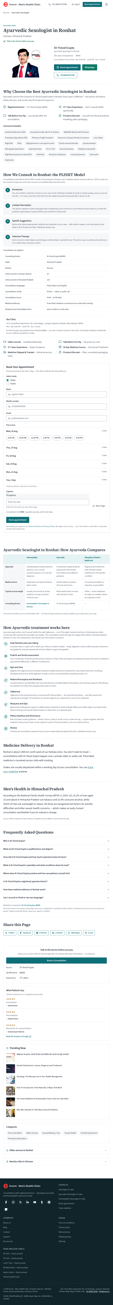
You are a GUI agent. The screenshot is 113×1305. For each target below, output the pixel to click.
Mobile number (12, 401)
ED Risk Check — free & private (15, 1267)
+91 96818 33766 (92, 1291)
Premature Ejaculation (17, 1138)
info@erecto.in (104, 1291)
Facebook (27, 932)
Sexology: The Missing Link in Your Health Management (39, 1076)
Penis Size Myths (15, 1133)
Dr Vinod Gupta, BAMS (31, 905)
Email (8, 413)
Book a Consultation (56, 960)
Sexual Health (70, 1133)
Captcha (9, 491)
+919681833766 (67, 75)
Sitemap (62, 1241)
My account (8, 1241)
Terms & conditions (67, 1222)
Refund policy (64, 1232)
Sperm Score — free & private (15, 1272)
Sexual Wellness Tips (51, 1133)
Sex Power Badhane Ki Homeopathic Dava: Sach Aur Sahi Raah (42, 1098)
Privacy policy (64, 1227)
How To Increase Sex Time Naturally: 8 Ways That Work (39, 1087)
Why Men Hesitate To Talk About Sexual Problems (37, 1110)
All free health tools (11, 1277)
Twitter (11, 932)
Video (13, 380)
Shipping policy (65, 1236)
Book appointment (92, 4)
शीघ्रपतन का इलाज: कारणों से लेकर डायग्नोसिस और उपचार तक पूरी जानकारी (43, 1054)
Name (8, 389)
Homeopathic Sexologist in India (72, 1199)
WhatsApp (90, 67)
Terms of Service (34, 526)
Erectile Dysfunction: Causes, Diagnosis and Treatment (39, 1065)
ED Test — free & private (13, 1253)
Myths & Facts (32, 1133)
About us (7, 1222)
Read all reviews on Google (17, 1036)
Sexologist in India (66, 1189)
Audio (13, 383)
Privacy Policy (49, 526)
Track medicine (65, 1208)
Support (6, 1236)
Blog (5, 1227)
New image (100, 506)
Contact (6, 1232)
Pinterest (43, 932)
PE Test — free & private (13, 1258)
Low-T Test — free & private (14, 1263)
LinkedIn (59, 932)
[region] (56, 280)
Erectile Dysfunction (89, 1133)
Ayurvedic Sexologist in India (70, 1194)
